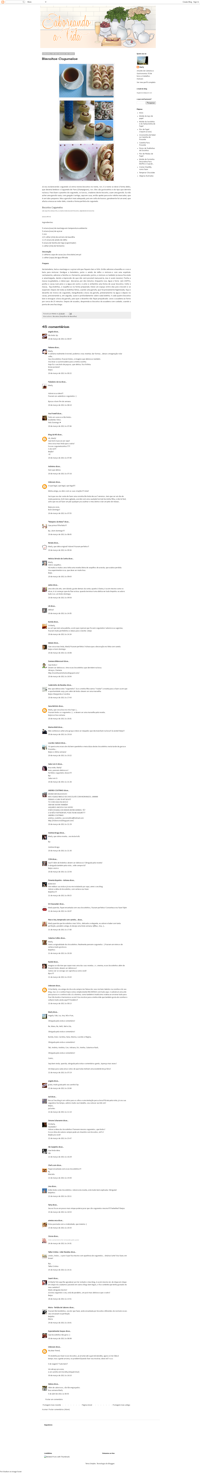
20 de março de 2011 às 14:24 (60, 634)
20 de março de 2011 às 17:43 (60, 698)
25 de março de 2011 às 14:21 (60, 1270)
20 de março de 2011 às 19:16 (60, 735)
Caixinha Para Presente (144, 144)
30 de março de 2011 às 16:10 (60, 1376)
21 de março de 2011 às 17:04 (60, 930)
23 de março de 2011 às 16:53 (60, 1212)
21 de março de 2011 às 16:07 (60, 911)
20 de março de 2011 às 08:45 (60, 535)
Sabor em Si (52, 764)
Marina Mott (53, 727)
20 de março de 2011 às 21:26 (60, 782)
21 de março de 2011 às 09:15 (60, 896)
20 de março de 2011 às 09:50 (60, 598)
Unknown (51, 482)
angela (50, 332)
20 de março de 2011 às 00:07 (60, 339)
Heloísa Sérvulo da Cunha (58, 559)
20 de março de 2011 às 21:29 (60, 824)
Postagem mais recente (52, 1405)
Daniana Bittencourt (56, 661)
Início (141, 113)
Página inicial (87, 1405)
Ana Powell (52, 414)
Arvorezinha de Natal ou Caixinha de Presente (147, 137)
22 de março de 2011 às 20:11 (60, 1196)
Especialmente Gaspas (56, 1331)
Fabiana (51, 348)
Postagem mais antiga (121, 1405)
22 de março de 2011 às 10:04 (60, 1088)
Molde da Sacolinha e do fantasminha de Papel (147, 124)
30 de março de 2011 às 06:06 (60, 1339)
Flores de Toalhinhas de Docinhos (147, 149)
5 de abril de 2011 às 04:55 (58, 1394)
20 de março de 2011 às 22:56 (60, 872)
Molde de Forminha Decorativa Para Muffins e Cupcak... (146, 161)
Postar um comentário (54, 1399)
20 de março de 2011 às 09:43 (60, 577)
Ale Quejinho (53, 1147)
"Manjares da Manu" (56, 522)
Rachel (50, 962)
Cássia (50, 1236)
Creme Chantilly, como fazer (145, 168)
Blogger (111, 1464)
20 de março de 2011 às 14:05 (60, 614)
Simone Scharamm (55, 1121)
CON (50, 859)
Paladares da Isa (54, 382)
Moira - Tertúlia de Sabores (58, 1308)
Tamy (50, 1205)
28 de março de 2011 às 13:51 (60, 1299)
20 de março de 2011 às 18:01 (60, 719)
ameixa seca (53, 1221)
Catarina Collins (54, 938)
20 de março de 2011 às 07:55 (60, 513)
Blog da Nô (52, 435)
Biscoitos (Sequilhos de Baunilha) (65, 316)
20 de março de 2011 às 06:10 (60, 405)
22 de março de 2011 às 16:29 (60, 1157)
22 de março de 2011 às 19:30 (60, 1178)
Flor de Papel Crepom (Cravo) (145, 130)
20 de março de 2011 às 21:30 (60, 851)
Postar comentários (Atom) (59, 1410)
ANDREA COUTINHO (56, 791)
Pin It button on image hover (11, 1472)
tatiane (50, 643)
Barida (50, 622)
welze (50, 585)
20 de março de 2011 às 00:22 (60, 373)
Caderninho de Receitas (57, 685)
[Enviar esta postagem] (70, 314)
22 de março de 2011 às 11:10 (60, 1112)
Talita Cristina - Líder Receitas (59, 1252)
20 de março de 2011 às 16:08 (60, 653)
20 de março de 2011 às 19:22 (60, 756)
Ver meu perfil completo (146, 82)
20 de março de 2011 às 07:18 (60, 474)
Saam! (50, 1278)
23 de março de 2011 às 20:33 (60, 1228)
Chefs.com (52, 1165)
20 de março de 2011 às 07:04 (60, 426)
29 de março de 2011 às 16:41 (60, 1323)
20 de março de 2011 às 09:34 (60, 550)
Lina (49, 1186)
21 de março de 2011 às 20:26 (60, 953)
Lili (49, 606)
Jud (49, 1097)
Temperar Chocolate (147, 173)
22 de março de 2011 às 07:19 (60, 1073)
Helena (50, 1384)
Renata (50, 543)
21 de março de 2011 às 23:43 (60, 977)
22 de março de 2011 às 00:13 (60, 1004)
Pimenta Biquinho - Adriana (58, 880)
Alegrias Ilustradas (146, 176)
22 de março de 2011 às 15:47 (60, 1138)
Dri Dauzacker (53, 904)
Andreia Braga (53, 833)
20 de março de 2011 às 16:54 (60, 677)
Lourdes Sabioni (54, 743)
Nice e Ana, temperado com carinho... (62, 920)
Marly (50, 1012)
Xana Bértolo (53, 706)
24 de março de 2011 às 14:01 (60, 1244)
